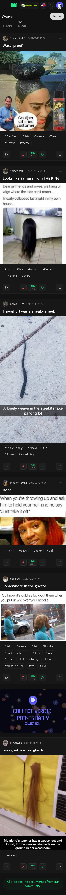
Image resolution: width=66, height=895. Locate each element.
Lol (46, 448)
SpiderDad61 (18, 38)
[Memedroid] (14, 5)
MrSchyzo (16, 742)
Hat (35, 646)
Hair (26, 136)
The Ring (12, 275)
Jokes (51, 653)
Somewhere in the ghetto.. (25, 586)
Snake (10, 454)
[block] (60, 38)
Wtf (32, 666)
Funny (34, 659)
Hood (37, 653)
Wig (20, 269)
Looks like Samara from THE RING (31, 178)
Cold (9, 653)
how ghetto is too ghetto (23, 750)
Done (7, 490)
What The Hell (15, 666)
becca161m (17, 304)
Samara (49, 269)
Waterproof (12, 45)
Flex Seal (12, 136)
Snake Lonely (15, 448)
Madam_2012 (18, 482)
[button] (51, 5)
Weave (40, 136)
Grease (11, 143)
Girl (51, 550)
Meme (26, 143)
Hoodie (48, 646)
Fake (53, 136)
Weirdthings (28, 454)
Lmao (10, 659)
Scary (27, 275)
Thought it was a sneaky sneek (29, 311)
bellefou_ (15, 578)
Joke (43, 666)
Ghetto (37, 550)
